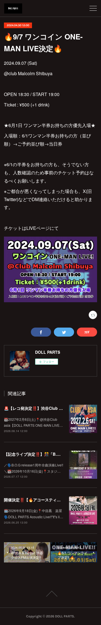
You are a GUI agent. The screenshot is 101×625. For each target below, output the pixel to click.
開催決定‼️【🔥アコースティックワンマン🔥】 (46, 499)
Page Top (50, 594)
